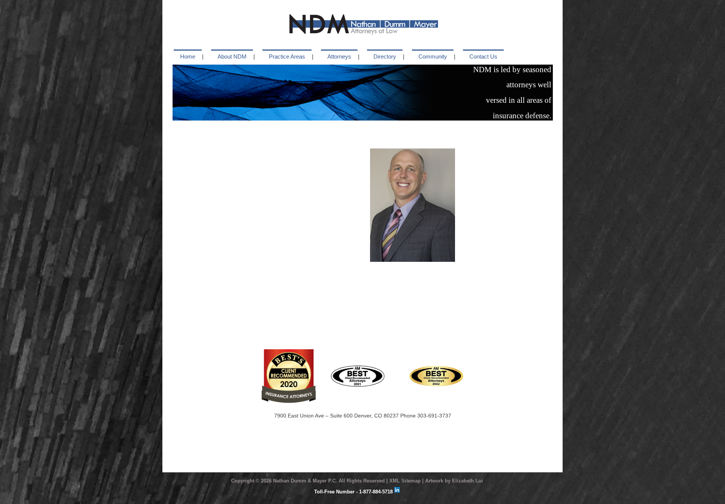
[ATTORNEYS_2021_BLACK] (358, 368)
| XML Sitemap (403, 481)
